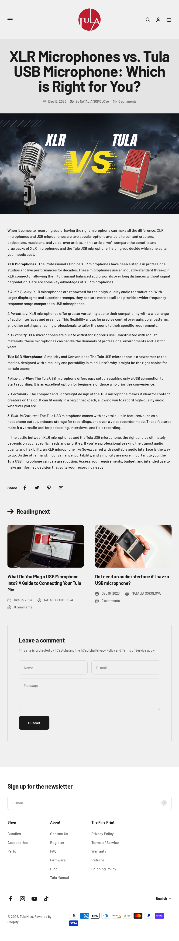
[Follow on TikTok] (46, 898)
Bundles (14, 833)
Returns (98, 860)
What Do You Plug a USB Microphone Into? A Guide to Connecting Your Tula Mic (44, 583)
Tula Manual (59, 877)
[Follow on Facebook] (10, 898)
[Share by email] (61, 487)
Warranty (98, 851)
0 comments (127, 101)
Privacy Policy (105, 650)
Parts (11, 851)
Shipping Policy (103, 869)
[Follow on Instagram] (22, 898)
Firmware (58, 860)
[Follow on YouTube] (34, 898)
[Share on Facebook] (24, 487)
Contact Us (59, 833)
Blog (54, 869)
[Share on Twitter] (36, 487)
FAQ (53, 851)
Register (57, 842)
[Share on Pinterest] (49, 487)
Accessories (17, 842)
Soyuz (87, 449)
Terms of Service (134, 650)
